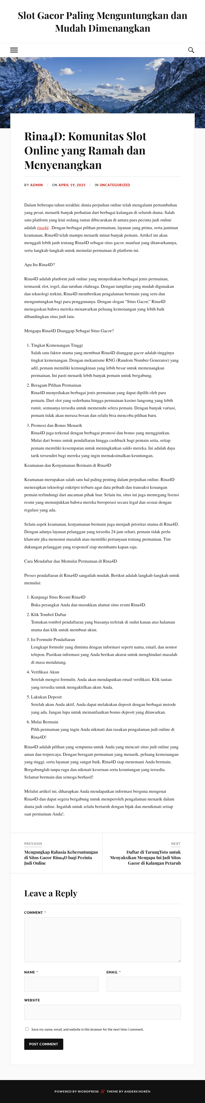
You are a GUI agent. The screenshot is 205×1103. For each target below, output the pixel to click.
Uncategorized (115, 185)
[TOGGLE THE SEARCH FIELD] (191, 50)
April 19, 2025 (72, 185)
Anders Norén (137, 1091)
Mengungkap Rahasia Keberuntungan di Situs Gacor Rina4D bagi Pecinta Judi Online (61, 857)
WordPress (88, 1091)
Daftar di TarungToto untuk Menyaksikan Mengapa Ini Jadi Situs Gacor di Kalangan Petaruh (145, 857)
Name (31, 972)
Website (32, 1000)
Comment (35, 913)
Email (113, 972)
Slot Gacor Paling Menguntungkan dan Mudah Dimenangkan (102, 21)
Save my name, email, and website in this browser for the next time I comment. (88, 1029)
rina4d (42, 227)
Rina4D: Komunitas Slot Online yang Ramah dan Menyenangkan (85, 150)
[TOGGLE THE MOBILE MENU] (14, 50)
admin (36, 185)
